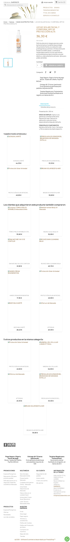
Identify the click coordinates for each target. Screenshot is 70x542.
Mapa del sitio (24, 534)
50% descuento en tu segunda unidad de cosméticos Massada (10, 482)
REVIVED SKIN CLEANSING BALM (51, 263)
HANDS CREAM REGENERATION (19, 295)
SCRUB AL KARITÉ (18, 161)
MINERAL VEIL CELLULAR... (51, 366)
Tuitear (50, 72)
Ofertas (6, 512)
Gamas (56, 8)
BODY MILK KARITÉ (19, 327)
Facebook (5, 445)
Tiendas (22, 536)
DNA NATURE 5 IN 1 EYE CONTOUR (19, 263)
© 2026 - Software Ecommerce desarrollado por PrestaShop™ (35, 540)
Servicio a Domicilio (51, 16)
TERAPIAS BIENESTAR (51, 10)
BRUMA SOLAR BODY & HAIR (51, 193)
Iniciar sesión (40, 478)
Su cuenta (40, 471)
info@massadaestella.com (62, 495)
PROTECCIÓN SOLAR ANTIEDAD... (18, 193)
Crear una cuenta (41, 480)
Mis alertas (39, 483)
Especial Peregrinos (10, 474)
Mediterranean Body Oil (50, 232)
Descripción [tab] (44, 104)
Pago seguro (24, 516)
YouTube (9, 445)
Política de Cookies (26, 523)
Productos (48, 8)
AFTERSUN (50, 327)
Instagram (13, 445)
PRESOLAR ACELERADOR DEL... (51, 161)
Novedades (7, 515)
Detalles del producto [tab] (48, 107)
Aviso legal (23, 514)
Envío (21, 511)
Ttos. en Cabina (49, 13)
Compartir (45, 72)
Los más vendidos (9, 517)
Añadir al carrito (54, 65)
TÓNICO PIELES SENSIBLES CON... (19, 232)
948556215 (15, 2)
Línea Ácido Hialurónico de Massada (24, 489)
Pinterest (55, 72)
